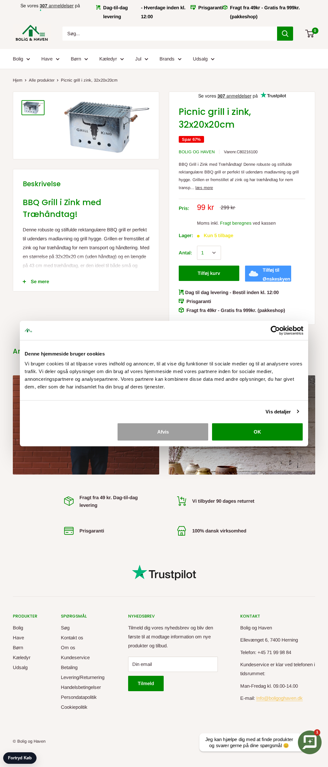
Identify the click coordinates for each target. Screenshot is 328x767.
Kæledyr (108, 58)
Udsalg (200, 58)
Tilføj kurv (209, 273)
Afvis (163, 432)
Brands (167, 58)
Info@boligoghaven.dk (279, 698)
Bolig (18, 58)
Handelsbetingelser (81, 687)
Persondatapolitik (79, 697)
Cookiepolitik (74, 707)
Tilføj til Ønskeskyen (276, 274)
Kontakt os (72, 637)
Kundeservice (75, 657)
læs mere (204, 187)
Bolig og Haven (197, 151)
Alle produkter (41, 80)
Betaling (69, 667)
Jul (138, 58)
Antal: (185, 252)
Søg (65, 627)
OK (257, 432)
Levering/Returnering (82, 677)
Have (47, 58)
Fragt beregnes (235, 223)
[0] (310, 33)
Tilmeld (146, 683)
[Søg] (285, 34)
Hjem (17, 80)
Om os (68, 647)
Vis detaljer (278, 411)
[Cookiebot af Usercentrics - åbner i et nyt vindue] (275, 330)
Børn (76, 58)
